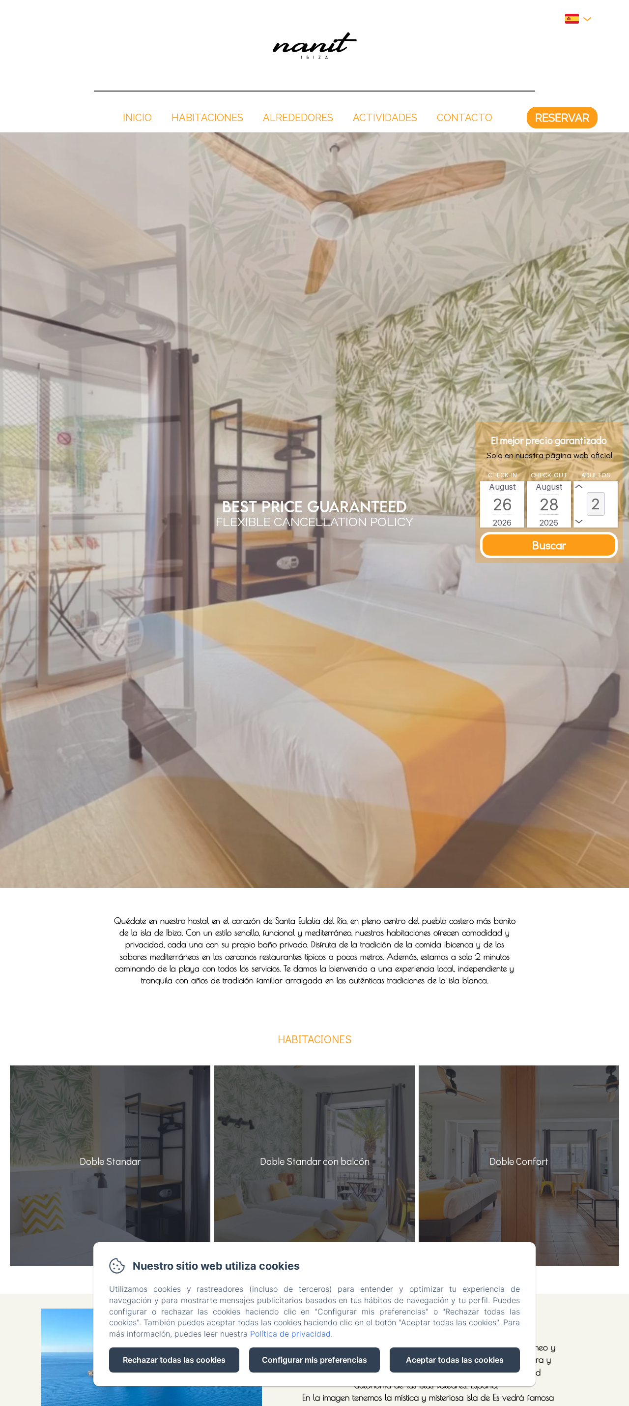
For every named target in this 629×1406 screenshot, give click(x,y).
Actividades (385, 118)
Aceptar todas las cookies (455, 1360)
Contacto (464, 118)
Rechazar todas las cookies (174, 1360)
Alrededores (298, 118)
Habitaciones (207, 118)
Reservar (562, 117)
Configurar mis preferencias (314, 1360)
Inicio (137, 118)
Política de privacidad (290, 1334)
